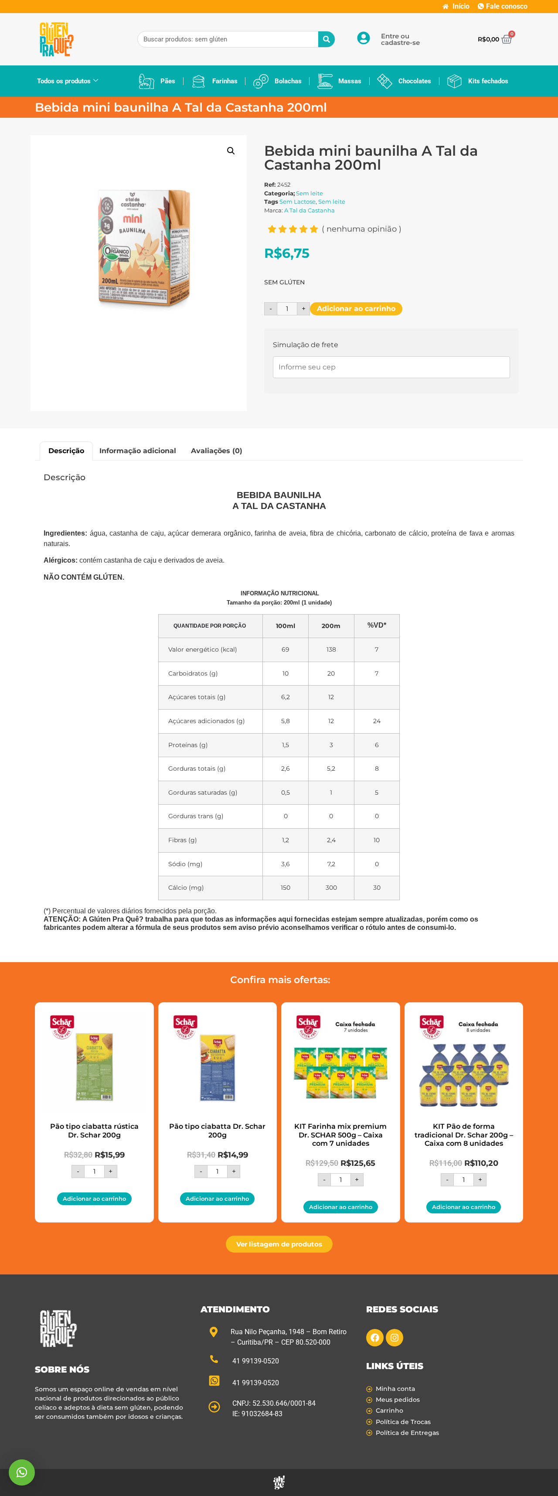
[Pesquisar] (326, 39)
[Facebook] (375, 1337)
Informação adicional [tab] (137, 451)
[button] (231, 151)
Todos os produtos (64, 81)
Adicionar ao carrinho (356, 308)
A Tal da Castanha (309, 210)
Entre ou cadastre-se (400, 39)
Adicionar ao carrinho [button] (94, 1198)
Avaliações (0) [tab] (216, 451)
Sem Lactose (297, 201)
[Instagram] (394, 1337)
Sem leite (309, 193)
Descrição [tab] (66, 451)
